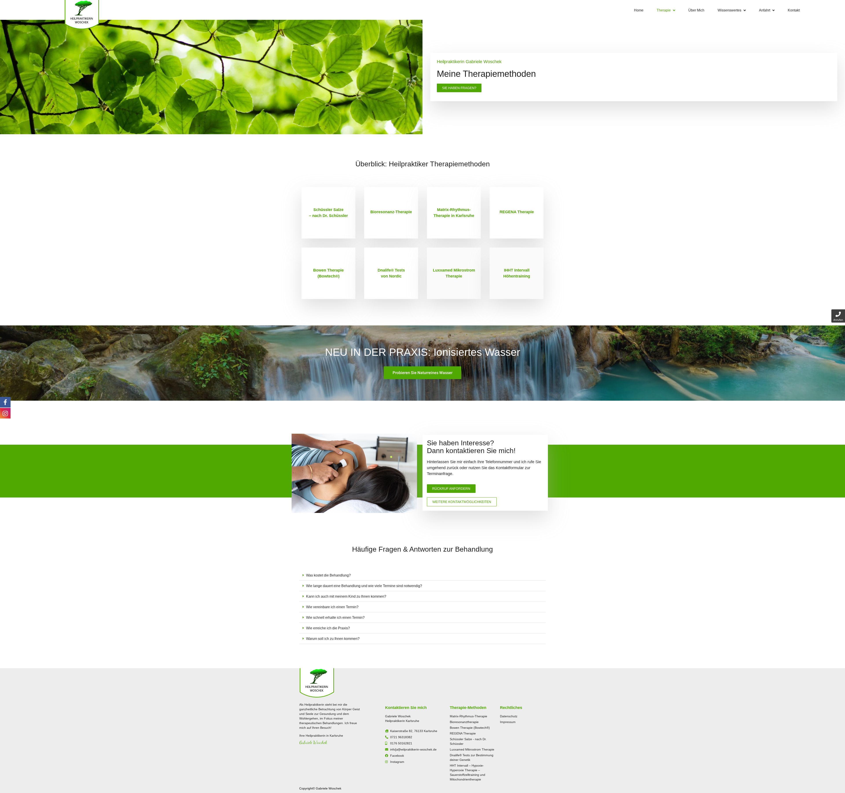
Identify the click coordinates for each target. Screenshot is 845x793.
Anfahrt (764, 10)
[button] (422, 575)
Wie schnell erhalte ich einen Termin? (335, 617)
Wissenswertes (729, 10)
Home (638, 10)
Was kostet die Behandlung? (328, 575)
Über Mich (696, 10)
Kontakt (794, 10)
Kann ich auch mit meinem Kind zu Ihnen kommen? (346, 596)
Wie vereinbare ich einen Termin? (332, 607)
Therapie (664, 10)
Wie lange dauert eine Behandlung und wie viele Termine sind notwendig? (364, 586)
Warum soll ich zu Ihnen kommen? (333, 639)
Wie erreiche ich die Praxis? (328, 628)
